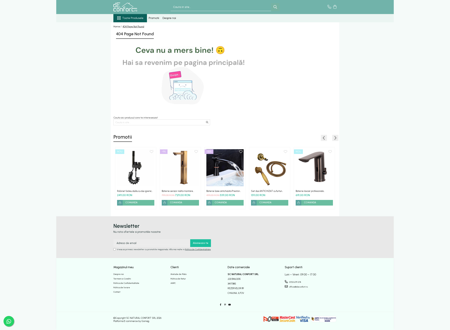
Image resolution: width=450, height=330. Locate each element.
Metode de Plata (178, 274)
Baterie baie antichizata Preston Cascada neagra (223, 191)
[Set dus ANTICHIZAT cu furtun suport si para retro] (269, 167)
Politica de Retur (178, 279)
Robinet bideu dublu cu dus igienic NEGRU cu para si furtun (134, 191)
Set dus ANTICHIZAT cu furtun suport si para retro (266, 191)
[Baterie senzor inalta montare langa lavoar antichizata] (180, 167)
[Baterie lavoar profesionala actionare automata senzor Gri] (314, 167)
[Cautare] (275, 7)
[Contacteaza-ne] (329, 7)
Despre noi (169, 18)
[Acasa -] (131, 7)
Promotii (154, 18)
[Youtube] (229, 304)
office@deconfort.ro (298, 287)
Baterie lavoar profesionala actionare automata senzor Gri (311, 191)
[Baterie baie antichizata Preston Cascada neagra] (225, 167)
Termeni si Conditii (122, 279)
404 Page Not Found (133, 26)
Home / (117, 26)
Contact (116, 292)
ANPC (173, 283)
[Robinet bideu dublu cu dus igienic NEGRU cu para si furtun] (135, 167)
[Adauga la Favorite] (151, 152)
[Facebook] (221, 304)
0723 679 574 (295, 282)
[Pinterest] (225, 304)
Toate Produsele (132, 18)
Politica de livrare (121, 287)
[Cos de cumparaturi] (335, 7)
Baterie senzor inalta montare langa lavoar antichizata (177, 191)
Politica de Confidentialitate (198, 249)
